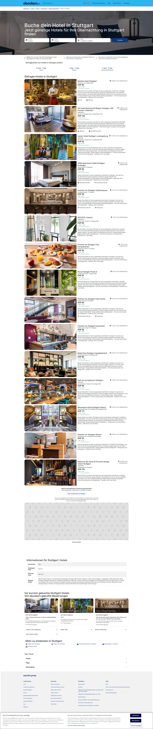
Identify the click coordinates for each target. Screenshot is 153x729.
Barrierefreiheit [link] (82, 697)
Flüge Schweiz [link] (54, 692)
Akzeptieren (135, 715)
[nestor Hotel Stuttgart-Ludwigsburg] (76, 147)
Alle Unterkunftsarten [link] (56, 698)
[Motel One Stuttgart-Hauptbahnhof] (76, 364)
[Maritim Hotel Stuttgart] (76, 92)
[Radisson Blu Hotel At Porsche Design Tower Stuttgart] (76, 473)
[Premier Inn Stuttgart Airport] (76, 445)
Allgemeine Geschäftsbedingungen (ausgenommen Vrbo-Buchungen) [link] (90, 690)
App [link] (24, 704)
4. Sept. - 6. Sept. (107, 68)
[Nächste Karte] (127, 68)
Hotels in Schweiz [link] (55, 684)
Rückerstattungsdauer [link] (111, 692)
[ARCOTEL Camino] (76, 228)
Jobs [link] (24, 684)
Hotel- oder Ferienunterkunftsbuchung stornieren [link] (118, 687)
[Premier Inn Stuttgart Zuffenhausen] (76, 201)
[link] (38, 644)
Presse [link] (25, 692)
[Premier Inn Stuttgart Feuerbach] (76, 337)
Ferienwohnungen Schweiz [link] (57, 687)
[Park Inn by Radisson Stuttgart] (76, 391)
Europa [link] (37, 8)
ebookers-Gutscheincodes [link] (57, 701)
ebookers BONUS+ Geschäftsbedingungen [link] (88, 699)
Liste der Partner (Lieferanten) (76, 725)
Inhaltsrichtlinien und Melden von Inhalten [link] (88, 705)
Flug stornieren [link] (109, 690)
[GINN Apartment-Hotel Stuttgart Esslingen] (76, 174)
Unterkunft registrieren (98, 3)
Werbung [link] (25, 707)
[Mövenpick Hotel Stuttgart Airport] (76, 418)
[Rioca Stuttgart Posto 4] (76, 283)
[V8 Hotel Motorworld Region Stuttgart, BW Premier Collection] (76, 119)
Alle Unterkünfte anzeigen (76, 493)
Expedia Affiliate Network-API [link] (30, 695)
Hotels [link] (32, 8)
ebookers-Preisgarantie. (75, 58)
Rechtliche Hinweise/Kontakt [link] (85, 702)
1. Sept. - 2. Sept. (74, 68)
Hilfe (109, 3)
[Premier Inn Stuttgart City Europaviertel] (76, 255)
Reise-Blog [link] (53, 704)
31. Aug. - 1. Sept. (41, 68)
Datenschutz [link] (81, 684)
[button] (76, 658)
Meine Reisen (117, 3)
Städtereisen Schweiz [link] (56, 695)
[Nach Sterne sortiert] (42, 634)
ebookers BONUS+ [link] (28, 701)
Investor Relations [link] (27, 698)
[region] (76, 721)
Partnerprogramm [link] (27, 690)
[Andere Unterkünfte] (111, 629)
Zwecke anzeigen (136, 725)
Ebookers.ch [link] (26, 8)
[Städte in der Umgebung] (42, 629)
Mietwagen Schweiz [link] (56, 690)
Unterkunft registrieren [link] (29, 687)
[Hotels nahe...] (77, 629)
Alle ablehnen (136, 720)
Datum (30, 41)
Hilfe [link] (107, 684)
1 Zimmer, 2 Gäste (86, 41)
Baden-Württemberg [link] (54, 8)
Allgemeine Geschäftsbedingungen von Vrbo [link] (89, 694)
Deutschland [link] (44, 8)
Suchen (120, 40)
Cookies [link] (80, 687)
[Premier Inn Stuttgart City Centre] (76, 310)
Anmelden (127, 3)
